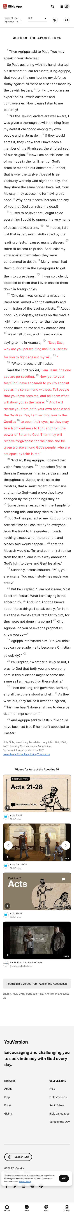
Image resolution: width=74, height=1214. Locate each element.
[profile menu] (64, 6)
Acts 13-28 (19, 913)
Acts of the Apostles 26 (11, 20)
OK (64, 1178)
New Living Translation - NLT (29, 993)
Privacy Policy (25, 1181)
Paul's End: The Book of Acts (30, 962)
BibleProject (15, 819)
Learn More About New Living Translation (26, 754)
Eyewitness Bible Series (21, 966)
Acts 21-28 (19, 815)
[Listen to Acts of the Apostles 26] (55, 20)
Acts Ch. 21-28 (21, 864)
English (7, 993)
